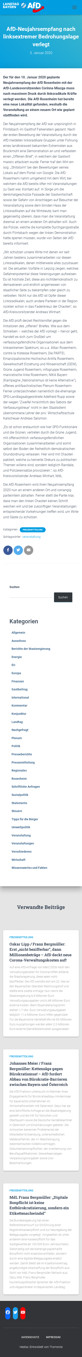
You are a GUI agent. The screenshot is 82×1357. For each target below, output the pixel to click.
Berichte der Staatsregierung (31, 648)
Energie (17, 657)
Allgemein (18, 632)
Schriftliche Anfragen (26, 786)
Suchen (14, 587)
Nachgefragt (20, 730)
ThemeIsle (56, 1347)
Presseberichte (22, 754)
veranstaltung (31, 536)
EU (13, 665)
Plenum (17, 738)
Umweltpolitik (21, 827)
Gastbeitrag (20, 689)
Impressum (53, 1337)
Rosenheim (19, 778)
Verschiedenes (22, 851)
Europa (16, 673)
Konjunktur (19, 713)
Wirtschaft (18, 859)
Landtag (17, 722)
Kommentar (19, 705)
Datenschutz (30, 1337)
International (20, 697)
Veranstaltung (21, 835)
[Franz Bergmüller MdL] (25, 7)
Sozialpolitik (20, 795)
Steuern (17, 811)
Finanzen (18, 681)
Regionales (19, 770)
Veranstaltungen (23, 843)
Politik (16, 746)
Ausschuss (19, 640)
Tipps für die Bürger (25, 819)
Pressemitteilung (33, 530)
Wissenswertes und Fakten (29, 867)
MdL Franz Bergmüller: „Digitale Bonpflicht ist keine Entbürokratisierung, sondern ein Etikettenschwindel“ (39, 1205)
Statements (19, 803)
